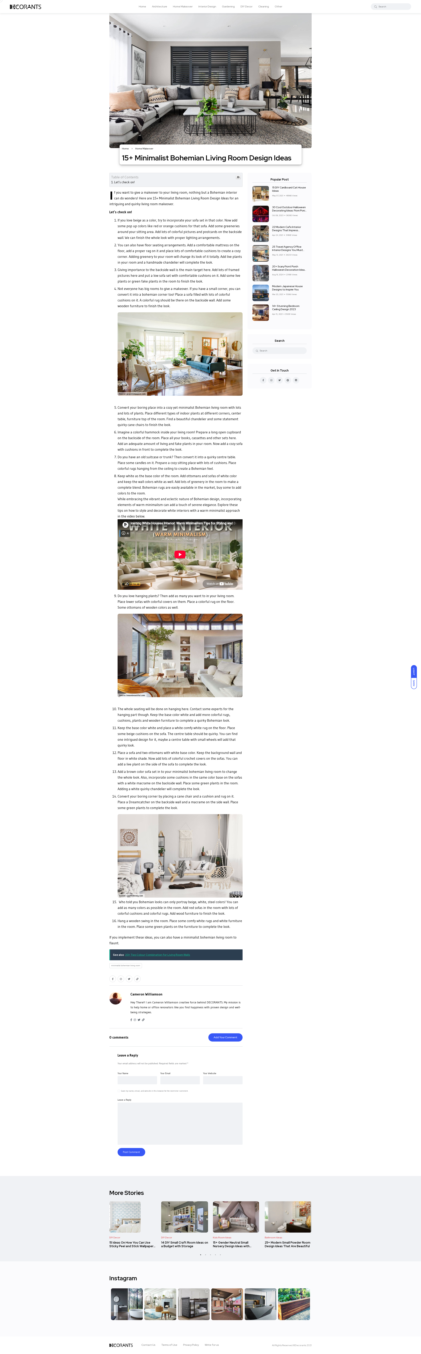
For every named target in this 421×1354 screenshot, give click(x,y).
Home (142, 6)
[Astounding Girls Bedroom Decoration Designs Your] (227, 1304)
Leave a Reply (128, 1055)
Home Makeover (183, 6)
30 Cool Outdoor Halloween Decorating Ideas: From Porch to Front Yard (289, 211)
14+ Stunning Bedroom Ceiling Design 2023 (285, 307)
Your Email (165, 1073)
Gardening (228, 6)
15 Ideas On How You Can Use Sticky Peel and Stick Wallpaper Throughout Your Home (131, 1246)
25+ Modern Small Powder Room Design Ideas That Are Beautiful (287, 1244)
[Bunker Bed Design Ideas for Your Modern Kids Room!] (194, 1304)
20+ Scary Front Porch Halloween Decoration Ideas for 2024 (289, 270)
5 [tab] (220, 1254)
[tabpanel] (133, 1222)
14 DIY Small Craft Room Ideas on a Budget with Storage (184, 1244)
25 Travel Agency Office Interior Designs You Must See (287, 250)
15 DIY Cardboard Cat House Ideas (289, 189)
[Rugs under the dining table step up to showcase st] (160, 1304)
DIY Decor (246, 6)
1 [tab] (200, 1254)
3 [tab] (210, 1254)
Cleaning (263, 6)
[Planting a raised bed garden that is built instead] (294, 1304)
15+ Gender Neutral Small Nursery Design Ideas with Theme (231, 1246)
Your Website (209, 1073)
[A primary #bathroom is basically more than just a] (127, 1304)
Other (278, 6)
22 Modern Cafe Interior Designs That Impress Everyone (286, 230)
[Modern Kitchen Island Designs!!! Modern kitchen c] (260, 1304)
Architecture (159, 6)
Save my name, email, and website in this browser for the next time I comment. (154, 1091)
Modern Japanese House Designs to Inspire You (287, 287)
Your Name (123, 1073)
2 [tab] (205, 1254)
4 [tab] (215, 1254)
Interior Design (207, 6)
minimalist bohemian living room (125, 965)
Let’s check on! (124, 182)
